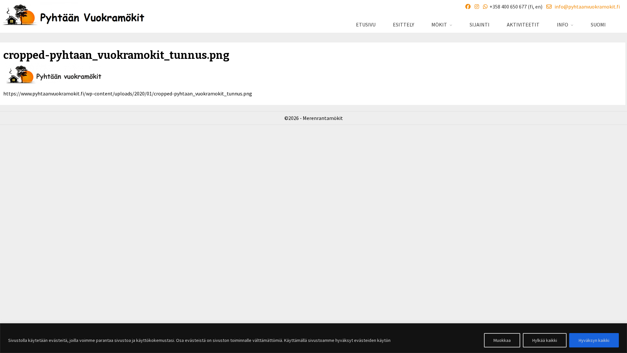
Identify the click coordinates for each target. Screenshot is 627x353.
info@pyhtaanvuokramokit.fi (586, 6)
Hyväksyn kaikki (594, 340)
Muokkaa (502, 340)
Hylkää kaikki (544, 340)
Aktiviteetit (523, 24)
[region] (313, 338)
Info (562, 24)
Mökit (439, 24)
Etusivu (366, 24)
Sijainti (480, 24)
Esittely (403, 24)
